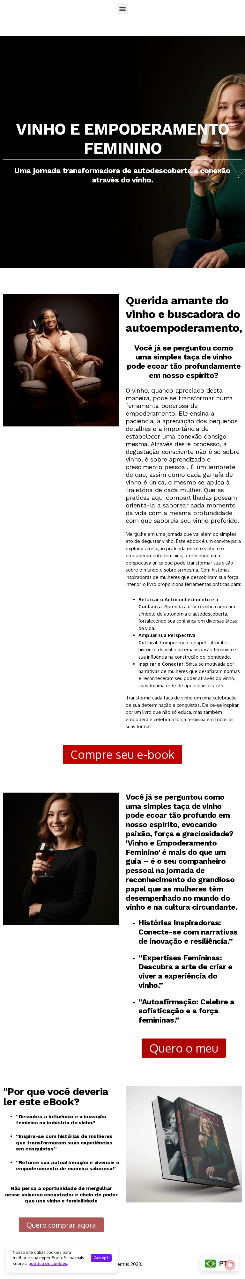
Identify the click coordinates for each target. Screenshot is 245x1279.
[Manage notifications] (230, 1265)
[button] (122, 8)
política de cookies (47, 1263)
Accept (101, 1257)
